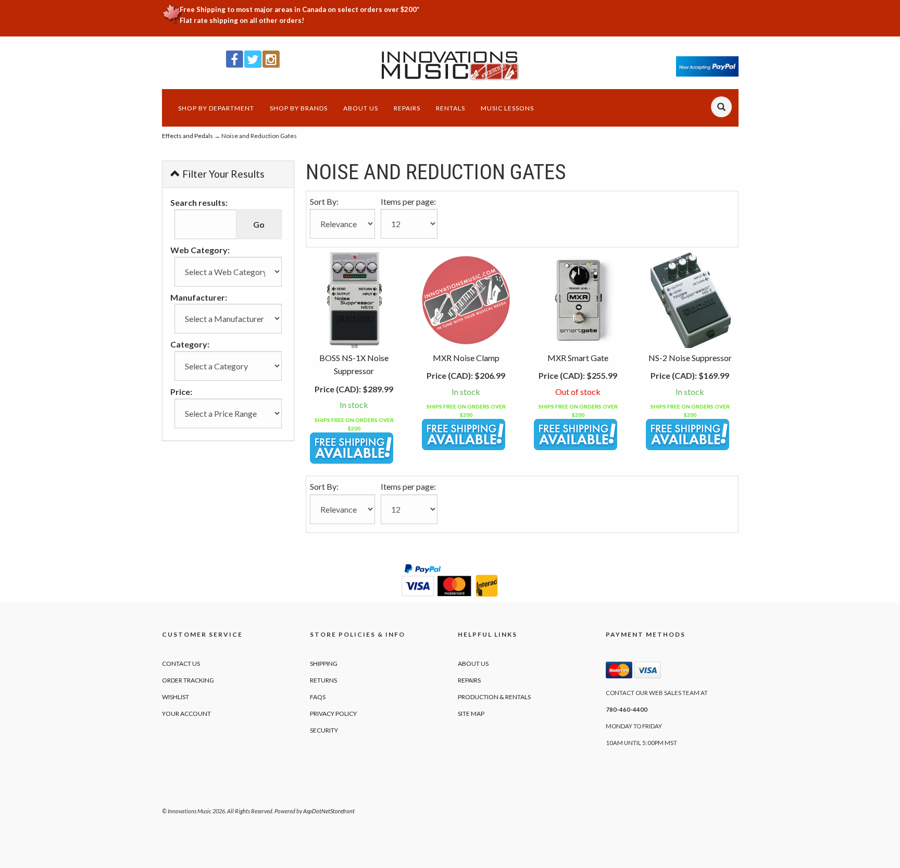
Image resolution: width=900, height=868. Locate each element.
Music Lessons (507, 108)
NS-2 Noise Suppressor (690, 358)
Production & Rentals (494, 697)
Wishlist (175, 697)
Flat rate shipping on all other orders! (242, 20)
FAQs (318, 697)
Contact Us (181, 663)
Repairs (407, 108)
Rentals (450, 108)
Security (324, 730)
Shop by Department (216, 108)
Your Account (186, 713)
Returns (323, 680)
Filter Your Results (222, 174)
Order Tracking (188, 680)
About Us (360, 108)
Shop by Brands (299, 108)
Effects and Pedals (187, 136)
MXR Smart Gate (577, 358)
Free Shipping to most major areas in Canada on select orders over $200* (299, 9)
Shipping (324, 663)
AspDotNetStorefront (329, 811)
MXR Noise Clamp (466, 358)
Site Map (471, 713)
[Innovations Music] (450, 66)
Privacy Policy (333, 713)
